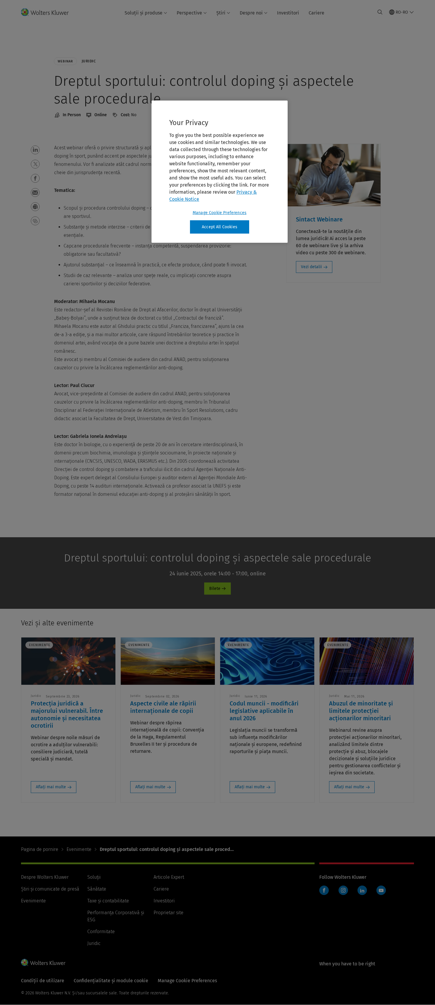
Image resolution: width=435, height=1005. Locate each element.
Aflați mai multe (51, 786)
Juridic (94, 943)
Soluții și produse (143, 13)
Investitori (288, 13)
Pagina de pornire (39, 849)
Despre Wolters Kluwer (45, 877)
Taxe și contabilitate (108, 901)
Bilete (214, 588)
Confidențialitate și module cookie (111, 980)
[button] (35, 149)
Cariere (316, 13)
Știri (220, 13)
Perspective (189, 13)
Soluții (94, 877)
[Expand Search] (380, 12)
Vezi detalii (311, 266)
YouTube (381, 890)
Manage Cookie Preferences (219, 212)
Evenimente (79, 849)
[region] (220, 172)
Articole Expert (169, 877)
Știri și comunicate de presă (50, 889)
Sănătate (96, 889)
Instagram (343, 890)
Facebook (324, 890)
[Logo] (48, 12)
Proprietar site (168, 912)
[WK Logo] (43, 962)
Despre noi (251, 13)
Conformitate (101, 931)
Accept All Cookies (219, 226)
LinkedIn (362, 890)
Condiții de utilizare (42, 980)
